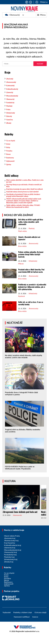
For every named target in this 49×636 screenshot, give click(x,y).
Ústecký (9, 116)
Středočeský (10, 113)
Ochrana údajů (40, 612)
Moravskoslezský (12, 96)
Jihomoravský (11, 82)
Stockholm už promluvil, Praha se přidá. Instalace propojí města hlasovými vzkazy (23, 195)
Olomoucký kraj (10, 552)
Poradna (9, 151)
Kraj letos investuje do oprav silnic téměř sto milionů (24, 189)
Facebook (26, 2)
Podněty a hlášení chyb (22, 612)
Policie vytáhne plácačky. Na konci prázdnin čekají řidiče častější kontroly (30, 254)
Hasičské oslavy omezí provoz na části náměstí (22, 192)
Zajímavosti (10, 161)
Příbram (21, 264)
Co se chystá (10, 141)
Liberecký (9, 92)
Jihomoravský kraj (11, 540)
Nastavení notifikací (22, 617)
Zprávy (8, 164)
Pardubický (10, 103)
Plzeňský (9, 106)
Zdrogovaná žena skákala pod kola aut (20, 511)
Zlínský (8, 123)
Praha (8, 109)
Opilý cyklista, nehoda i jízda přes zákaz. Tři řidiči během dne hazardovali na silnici (23, 206)
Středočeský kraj (10, 559)
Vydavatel (7, 612)
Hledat (40, 64)
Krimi (8, 144)
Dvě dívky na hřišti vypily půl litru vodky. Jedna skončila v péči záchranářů (30, 222)
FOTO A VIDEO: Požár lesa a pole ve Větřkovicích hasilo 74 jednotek (20, 467)
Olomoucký (14, 15)
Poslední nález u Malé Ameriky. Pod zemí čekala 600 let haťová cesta (31, 270)
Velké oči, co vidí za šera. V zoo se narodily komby (30, 303)
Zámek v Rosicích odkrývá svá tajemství (29, 238)
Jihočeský (9, 79)
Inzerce (35, 617)
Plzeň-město (22, 231)
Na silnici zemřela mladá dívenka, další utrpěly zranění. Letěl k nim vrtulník (23, 356)
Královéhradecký (12, 89)
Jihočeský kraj (9, 538)
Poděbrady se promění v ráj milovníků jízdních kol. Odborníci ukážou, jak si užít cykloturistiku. (32, 287)
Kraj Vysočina (9, 543)
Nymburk (21, 296)
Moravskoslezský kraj (12, 550)
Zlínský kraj (8, 562)
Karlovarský (10, 85)
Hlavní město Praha (12, 536)
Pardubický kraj (10, 554)
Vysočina (9, 120)
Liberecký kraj (9, 547)
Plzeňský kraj (9, 557)
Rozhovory (10, 158)
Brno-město (22, 246)
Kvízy (8, 147)
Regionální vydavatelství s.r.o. (28, 631)
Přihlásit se (44, 2)
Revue (8, 154)
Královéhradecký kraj (12, 545)
